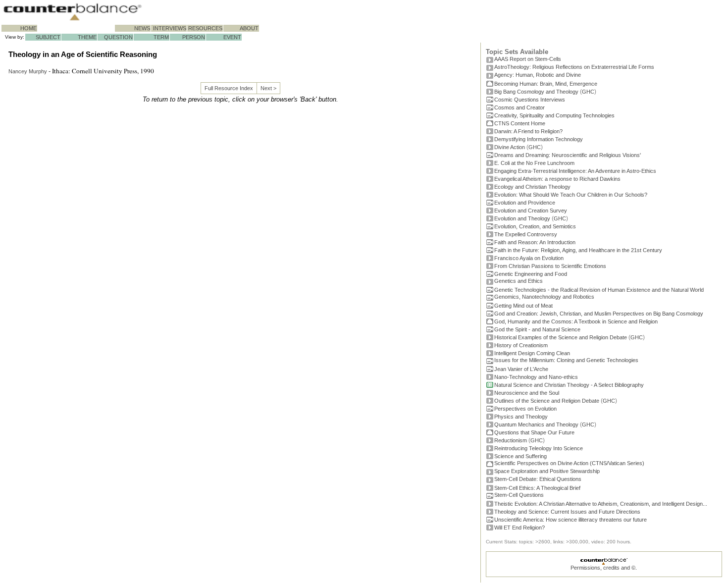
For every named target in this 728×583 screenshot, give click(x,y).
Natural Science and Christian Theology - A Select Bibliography (569, 385)
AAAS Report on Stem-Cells (527, 59)
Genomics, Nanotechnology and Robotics (544, 297)
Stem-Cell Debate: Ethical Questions (537, 479)
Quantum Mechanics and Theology (536, 424)
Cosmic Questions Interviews (529, 100)
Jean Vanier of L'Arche (521, 369)
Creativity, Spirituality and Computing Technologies (554, 115)
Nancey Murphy (27, 71)
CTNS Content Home (519, 123)
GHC (588, 92)
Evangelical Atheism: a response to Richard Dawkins (557, 179)
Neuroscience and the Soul (526, 393)
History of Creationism (521, 345)
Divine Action (509, 147)
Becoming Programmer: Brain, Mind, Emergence (545, 84)
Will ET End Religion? (519, 527)
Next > (268, 88)
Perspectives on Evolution (525, 409)
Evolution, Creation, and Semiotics (535, 226)
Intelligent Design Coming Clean (532, 353)
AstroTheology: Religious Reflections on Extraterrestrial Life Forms (574, 67)
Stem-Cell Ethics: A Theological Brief (537, 488)
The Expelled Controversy (525, 234)
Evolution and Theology (522, 218)
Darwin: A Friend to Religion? (528, 131)
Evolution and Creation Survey (530, 210)
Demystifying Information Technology (538, 139)
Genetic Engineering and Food (530, 274)
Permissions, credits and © (603, 568)
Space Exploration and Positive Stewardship (547, 471)
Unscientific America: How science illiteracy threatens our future (570, 520)
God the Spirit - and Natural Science (537, 329)
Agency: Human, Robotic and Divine (537, 75)
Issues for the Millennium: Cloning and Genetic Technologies (566, 360)
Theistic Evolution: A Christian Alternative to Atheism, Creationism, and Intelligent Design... (600, 504)
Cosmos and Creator (519, 107)
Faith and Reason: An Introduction (534, 242)
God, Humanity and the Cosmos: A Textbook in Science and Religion (576, 321)
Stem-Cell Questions (519, 495)
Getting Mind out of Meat (523, 306)
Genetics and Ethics (518, 281)
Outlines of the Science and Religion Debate (546, 401)
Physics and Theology (521, 417)
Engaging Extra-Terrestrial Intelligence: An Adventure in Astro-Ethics (575, 171)
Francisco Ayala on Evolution (529, 258)
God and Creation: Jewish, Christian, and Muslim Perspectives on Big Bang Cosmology (598, 314)
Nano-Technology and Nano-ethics (536, 377)
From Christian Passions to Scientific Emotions (550, 266)
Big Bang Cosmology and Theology (536, 92)
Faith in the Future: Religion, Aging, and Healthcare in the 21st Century (578, 250)
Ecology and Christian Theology (532, 187)
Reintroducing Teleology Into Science (538, 448)
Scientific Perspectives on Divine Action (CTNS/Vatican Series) (569, 463)
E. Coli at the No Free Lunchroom (534, 163)
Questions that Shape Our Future (534, 432)
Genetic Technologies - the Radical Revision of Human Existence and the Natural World (599, 290)
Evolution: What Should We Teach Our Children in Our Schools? (570, 195)
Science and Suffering (520, 456)
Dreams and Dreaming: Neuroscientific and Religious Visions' (567, 155)
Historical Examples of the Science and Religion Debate (560, 337)
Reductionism (510, 440)
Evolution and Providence (524, 203)
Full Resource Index (229, 88)
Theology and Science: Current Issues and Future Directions (567, 512)
